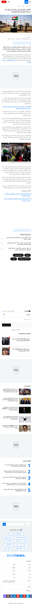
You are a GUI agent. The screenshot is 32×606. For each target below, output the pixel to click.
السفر (30, 574)
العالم (23, 6)
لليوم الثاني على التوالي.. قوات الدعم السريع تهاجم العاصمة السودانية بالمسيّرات (19, 243)
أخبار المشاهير (9, 545)
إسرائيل (17, 541)
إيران (25, 541)
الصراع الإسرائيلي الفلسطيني (22, 537)
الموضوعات (28, 561)
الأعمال (29, 568)
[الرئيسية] (30, 6)
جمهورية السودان (18, 255)
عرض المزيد (28, 591)
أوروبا (29, 565)
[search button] (4, 524)
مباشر (3, 1)
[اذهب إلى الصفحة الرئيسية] (26, 2)
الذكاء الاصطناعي (18, 549)
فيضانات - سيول (7, 549)
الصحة (14, 571)
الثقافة (14, 574)
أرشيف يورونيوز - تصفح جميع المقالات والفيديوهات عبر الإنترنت (8, 581)
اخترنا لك (27, 386)
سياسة (13, 259)
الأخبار (27, 6)
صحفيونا (29, 581)
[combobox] (16, 524)
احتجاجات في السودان (24, 259)
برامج (14, 577)
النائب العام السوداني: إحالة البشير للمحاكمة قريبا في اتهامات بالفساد (18, 238)
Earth (13, 568)
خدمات (29, 587)
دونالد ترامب (8, 541)
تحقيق (27, 255)
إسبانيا (24, 545)
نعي (27, 549)
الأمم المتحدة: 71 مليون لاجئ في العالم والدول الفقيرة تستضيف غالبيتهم (17, 195)
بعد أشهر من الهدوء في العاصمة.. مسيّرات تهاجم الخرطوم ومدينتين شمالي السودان (19, 249)
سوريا (17, 545)
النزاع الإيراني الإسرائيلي (16, 534)
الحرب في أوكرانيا (8, 537)
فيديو (29, 577)
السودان (19, 6)
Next (30, 571)
